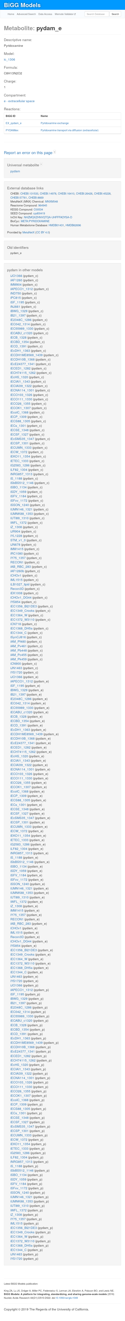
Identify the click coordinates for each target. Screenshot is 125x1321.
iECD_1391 (19, 346)
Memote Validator (64, 14)
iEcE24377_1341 (23, 364)
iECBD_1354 (20, 341)
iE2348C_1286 (21, 319)
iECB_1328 (18, 337)
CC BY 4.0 (42, 232)
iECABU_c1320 (21, 333)
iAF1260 (16, 280)
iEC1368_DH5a (21, 628)
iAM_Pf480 (18, 641)
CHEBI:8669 (35, 197)
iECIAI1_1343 (20, 381)
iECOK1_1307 (21, 408)
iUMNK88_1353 (22, 513)
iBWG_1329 (19, 311)
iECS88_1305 (20, 421)
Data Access (45, 14)
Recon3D (17, 588)
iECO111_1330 (21, 399)
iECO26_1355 (20, 403)
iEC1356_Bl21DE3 (24, 606)
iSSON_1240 (20, 504)
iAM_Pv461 (19, 646)
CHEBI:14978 (48, 193)
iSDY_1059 (18, 491)
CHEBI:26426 (84, 193)
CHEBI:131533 (29, 193)
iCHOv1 (16, 575)
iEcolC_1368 (19, 412)
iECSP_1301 (19, 443)
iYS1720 (16, 672)
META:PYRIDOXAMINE (35, 221)
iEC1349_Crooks (22, 610)
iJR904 (15, 531)
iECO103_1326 (21, 394)
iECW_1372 (19, 452)
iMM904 (16, 284)
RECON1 (17, 562)
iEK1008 (16, 593)
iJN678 (15, 544)
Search (115, 14)
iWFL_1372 (19, 522)
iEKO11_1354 (20, 456)
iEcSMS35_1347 (22, 438)
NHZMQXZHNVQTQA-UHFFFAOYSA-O (48, 217)
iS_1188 (16, 478)
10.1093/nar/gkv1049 (67, 1297)
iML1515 (16, 579)
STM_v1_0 (18, 540)
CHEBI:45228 (102, 193)
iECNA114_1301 (22, 390)
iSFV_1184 (18, 496)
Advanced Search (26, 14)
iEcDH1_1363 (20, 350)
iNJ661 (15, 306)
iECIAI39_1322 (21, 385)
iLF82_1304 (19, 469)
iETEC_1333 (19, 460)
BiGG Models (22, 4)
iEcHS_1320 (19, 377)
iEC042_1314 (20, 324)
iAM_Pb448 (19, 650)
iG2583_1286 (20, 465)
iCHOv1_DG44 (21, 597)
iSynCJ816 (18, 637)
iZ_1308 (16, 527)
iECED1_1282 (20, 368)
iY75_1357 (18, 557)
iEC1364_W (19, 615)
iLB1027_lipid (20, 584)
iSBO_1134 (19, 487)
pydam (15, 171)
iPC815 (16, 297)
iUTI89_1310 (19, 518)
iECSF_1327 (19, 434)
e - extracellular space (19, 101)
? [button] (54, 152)
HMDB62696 (73, 225)
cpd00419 (39, 213)
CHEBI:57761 (18, 197)
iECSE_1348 (19, 430)
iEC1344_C (19, 632)
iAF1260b (17, 571)
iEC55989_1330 (22, 328)
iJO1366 (16, 275)
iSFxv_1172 (19, 500)
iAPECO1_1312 (22, 288)
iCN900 (16, 663)
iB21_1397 (18, 315)
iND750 (16, 293)
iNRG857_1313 (21, 474)
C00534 (38, 209)
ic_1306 (9, 59)
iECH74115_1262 (23, 372)
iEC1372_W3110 (22, 619)
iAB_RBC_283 (21, 566)
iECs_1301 (18, 425)
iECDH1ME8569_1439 (26, 355)
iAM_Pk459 (19, 659)
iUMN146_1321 (21, 509)
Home (11, 14)
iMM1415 (17, 548)
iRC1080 (17, 553)
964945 (42, 205)
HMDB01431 (56, 225)
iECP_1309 (18, 416)
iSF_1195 (17, 302)
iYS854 (15, 601)
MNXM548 (51, 201)
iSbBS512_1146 (22, 482)
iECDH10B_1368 (22, 359)
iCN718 (16, 624)
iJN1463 (16, 668)
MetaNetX (28, 232)
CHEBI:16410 (66, 193)
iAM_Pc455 (19, 654)
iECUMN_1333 (21, 447)
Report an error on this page (29, 152)
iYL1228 (16, 535)
